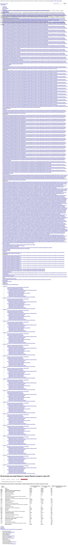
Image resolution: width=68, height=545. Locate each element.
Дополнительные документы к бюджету (50, 68)
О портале (4, 6)
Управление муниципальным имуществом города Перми (13, 185)
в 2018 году (5, 378)
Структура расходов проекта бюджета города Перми (55, 14)
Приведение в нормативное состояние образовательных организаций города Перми (23, 213)
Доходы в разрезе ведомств (8, 245)
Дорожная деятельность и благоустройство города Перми (15, 176)
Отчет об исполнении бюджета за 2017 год (32, 146)
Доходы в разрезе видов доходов (40, 14)
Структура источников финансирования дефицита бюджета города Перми (29, 68)
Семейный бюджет (15, 284)
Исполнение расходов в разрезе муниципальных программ (50, 158)
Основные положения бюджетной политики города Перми (28, 13)
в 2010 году (5, 464)
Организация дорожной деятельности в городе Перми (15, 183)
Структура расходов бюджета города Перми (23, 67)
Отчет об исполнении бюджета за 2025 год (32, 110)
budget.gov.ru (14, 541)
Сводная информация (7, 279)
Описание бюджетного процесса (8, 275)
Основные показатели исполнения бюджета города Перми (13, 110)
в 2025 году (5, 251)
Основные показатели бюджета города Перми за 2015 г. (13, 270)
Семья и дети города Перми (29, 197)
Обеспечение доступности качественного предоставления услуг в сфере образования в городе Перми (38, 203)
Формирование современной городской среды (21, 187)
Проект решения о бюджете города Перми (22, 16)
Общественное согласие (58, 181)
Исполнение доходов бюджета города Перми (48, 110)
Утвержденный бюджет (7, 64)
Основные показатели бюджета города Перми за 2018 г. (13, 266)
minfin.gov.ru (13, 543)
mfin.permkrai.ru (11, 537)
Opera (58, 0)
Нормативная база (46, 10)
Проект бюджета (6, 11)
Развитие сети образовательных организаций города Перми (34, 204)
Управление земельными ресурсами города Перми (44, 177)
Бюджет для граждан (6, 249)
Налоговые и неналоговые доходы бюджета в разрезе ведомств (22, 14)
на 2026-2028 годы (6, 12)
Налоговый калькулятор (7, 284)
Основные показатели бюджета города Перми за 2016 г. (13, 269)
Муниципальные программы (8, 173)
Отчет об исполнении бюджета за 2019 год (32, 138)
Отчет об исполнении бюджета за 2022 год (32, 126)
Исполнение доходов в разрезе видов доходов (29, 111)
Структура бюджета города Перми (20, 66)
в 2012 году (5, 445)
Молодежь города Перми (44, 182)
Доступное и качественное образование (18, 179)
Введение (4, 276)
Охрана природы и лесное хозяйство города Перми (22, 178)
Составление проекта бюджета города (24, 276)
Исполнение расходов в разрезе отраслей (35, 112)
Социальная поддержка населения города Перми (30, 196)
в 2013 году (5, 435)
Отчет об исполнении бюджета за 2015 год (32, 153)
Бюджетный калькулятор (7, 281)
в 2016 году (5, 402)
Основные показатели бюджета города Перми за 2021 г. (13, 261)
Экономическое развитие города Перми (30, 186)
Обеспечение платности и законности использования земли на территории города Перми (19, 210)
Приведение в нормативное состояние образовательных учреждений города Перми (28, 223)
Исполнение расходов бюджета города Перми (46, 111)
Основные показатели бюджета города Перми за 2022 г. (13, 259)
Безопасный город (29, 176)
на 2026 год (5, 282)
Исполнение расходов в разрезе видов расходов (51, 112)
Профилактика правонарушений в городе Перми (51, 198)
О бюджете (5, 9)
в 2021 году (5, 344)
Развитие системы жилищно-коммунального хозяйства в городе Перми (30, 200)
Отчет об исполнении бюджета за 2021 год (32, 130)
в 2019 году (5, 367)
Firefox (55, 0)
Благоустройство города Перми (31, 183)
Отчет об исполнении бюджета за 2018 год (32, 142)
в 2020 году (5, 355)
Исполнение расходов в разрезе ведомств (20, 112)
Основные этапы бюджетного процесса (23, 10)
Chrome (51, 0)
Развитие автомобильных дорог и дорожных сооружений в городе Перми (43, 187)
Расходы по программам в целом (9, 181)
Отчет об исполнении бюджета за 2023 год (32, 122)
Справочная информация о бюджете (9, 10)
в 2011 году (5, 455)
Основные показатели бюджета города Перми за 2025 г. (13, 252)
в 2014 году (5, 425)
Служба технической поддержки (6, 529)
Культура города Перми (35, 182)
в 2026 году (5, 109)
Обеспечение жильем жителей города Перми (41, 176)
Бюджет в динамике (6, 243)
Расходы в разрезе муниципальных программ (43, 15)
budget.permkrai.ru (11, 535)
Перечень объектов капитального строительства (19, 279)
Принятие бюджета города (36, 276)
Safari (61, 0)
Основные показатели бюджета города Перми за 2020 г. (13, 263)
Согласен (2, 24)
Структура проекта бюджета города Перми (47, 13)
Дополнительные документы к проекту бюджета (39, 16)
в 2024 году (5, 309)
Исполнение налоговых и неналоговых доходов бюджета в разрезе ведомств (22, 290)
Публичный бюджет (4, 3)
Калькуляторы (5, 280)
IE (53, 0)
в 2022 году (5, 332)
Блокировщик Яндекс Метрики (59, 21)
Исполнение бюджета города (46, 276)
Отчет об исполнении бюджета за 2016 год (32, 149)
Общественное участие (19, 197)
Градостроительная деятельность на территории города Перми (23, 177)
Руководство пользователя (17, 529)
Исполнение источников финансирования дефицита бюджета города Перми (37, 163)
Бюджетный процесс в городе (11, 276)
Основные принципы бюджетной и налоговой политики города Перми (30, 60)
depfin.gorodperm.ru (11, 532)
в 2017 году (5, 390)
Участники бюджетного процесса (36, 10)
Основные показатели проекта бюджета (10, 13)
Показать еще (5, 17)
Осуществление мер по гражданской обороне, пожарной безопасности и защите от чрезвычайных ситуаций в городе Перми (35, 199)
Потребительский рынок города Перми (12, 212)
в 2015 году (5, 413)
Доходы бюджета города (56, 276)
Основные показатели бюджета (8, 66)
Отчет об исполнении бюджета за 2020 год (32, 134)
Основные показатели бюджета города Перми (11, 244)
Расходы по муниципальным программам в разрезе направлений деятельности (29, 181)
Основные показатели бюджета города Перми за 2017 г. (13, 268)
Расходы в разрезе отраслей (18, 15)
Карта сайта (5, 7)
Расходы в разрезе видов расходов (29, 15)
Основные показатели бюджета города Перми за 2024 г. (13, 255)
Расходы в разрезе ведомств (8, 15)
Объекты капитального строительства (9, 278)
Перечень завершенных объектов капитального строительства (39, 279)
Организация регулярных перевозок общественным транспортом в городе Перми (46, 178)
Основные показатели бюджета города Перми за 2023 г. (13, 257)
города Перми (3, 4)
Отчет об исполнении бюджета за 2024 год (32, 119)
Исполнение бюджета (6, 108)
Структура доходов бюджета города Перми (35, 66)
